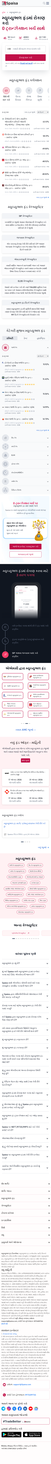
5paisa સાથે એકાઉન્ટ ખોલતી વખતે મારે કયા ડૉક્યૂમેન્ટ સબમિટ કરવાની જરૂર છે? (21, 984)
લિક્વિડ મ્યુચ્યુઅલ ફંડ (11, 900)
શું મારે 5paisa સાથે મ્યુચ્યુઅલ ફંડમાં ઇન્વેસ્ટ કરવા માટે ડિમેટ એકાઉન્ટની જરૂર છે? (21, 973)
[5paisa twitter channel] (14, 1409)
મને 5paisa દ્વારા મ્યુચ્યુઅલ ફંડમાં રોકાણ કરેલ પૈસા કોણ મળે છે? (21, 1018)
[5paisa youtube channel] (31, 1409)
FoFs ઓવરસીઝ (14, 128)
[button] (22, 723)
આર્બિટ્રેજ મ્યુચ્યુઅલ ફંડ (14, 894)
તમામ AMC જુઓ (25, 729)
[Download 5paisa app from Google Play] (11, 1435)
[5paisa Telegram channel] (3, 1409)
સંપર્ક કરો (4, 1324)
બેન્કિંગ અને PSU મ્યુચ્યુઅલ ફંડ (16, 906)
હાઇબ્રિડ (41, 338)
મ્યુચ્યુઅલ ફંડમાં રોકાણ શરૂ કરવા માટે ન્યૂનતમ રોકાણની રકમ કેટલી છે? (22, 1094)
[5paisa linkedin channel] (25, 1409)
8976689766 (30, 1395)
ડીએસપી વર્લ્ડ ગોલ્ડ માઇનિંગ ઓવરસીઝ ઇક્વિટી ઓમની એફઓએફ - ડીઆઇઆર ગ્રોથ (17, 122)
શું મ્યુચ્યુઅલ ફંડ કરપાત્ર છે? (14, 1047)
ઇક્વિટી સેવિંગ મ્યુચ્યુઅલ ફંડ (38, 889)
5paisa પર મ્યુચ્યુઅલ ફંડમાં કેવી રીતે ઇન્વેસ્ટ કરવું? (21, 1156)
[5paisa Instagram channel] (9, 1409)
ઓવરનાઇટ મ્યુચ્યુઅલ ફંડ (25, 912)
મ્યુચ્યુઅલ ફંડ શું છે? (11, 963)
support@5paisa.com (22, 1384)
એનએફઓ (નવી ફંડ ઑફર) (35, 877)
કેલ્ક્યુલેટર (6, 1205)
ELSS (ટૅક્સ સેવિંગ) (35, 871)
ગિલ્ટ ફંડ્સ (43, 900)
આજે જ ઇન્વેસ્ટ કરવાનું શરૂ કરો (25, 546)
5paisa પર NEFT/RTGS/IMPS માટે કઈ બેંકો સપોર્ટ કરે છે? (21, 1128)
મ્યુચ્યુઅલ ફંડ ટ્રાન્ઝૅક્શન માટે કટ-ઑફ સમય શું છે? (22, 1117)
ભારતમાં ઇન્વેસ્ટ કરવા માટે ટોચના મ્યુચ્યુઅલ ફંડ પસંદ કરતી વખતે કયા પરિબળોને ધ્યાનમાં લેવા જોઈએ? (22, 1059)
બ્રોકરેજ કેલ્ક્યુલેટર (19, 933)
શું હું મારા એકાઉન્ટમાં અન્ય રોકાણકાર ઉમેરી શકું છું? (21, 1072)
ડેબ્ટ (25, 338)
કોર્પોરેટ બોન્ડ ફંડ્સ (29, 900)
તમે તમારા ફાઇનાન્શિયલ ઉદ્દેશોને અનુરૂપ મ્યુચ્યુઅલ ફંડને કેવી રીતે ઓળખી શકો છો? (20, 1030)
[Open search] (44, 3)
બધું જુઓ (42, 847)
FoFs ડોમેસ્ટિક (13, 154)
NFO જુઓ (25, 760)
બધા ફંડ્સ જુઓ (29, 112)
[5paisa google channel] (36, 1409)
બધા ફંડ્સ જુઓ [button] (41, 197)
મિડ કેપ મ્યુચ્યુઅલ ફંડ (35, 865)
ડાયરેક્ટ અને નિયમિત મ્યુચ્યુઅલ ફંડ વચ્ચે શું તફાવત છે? (21, 1167)
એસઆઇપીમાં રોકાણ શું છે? (13, 1138)
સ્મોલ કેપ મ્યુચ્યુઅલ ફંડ (17, 871)
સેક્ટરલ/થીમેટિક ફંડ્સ (14, 877)
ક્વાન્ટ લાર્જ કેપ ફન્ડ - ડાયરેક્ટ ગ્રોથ (19, 407)
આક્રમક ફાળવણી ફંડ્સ (19, 883)
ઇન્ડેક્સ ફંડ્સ (35, 883)
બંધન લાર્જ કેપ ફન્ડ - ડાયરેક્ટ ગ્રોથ (19, 419)
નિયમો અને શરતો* (26, 63)
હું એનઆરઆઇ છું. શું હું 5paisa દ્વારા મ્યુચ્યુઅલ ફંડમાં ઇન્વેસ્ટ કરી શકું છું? (22, 1106)
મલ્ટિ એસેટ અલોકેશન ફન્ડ (36, 894)
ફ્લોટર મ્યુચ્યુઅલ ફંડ (37, 906)
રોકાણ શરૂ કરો (25, 57)
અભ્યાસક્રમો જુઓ (25, 554)
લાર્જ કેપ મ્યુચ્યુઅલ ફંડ (17, 369)
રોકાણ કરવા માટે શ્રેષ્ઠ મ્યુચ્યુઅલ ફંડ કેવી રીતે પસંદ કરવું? (21, 1007)
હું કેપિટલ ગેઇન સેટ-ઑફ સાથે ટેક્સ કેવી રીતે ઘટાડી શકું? (21, 1083)
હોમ (3, 12)
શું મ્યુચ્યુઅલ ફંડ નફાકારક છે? (15, 1039)
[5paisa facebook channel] (20, 1409)
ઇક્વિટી (10, 338)
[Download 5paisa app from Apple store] (32, 1435)
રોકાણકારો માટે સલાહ (10, 1334)
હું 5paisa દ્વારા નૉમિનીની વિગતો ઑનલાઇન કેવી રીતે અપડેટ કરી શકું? (22, 996)
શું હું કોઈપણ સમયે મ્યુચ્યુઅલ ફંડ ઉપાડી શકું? (21, 1146)
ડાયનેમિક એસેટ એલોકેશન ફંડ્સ (14, 889)
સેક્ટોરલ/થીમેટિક (15, 141)
